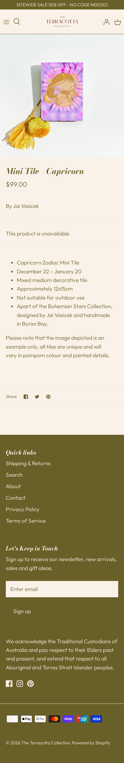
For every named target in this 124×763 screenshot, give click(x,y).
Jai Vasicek (26, 205)
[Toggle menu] (6, 22)
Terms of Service (26, 520)
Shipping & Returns (28, 463)
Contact (15, 497)
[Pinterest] (30, 683)
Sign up (22, 611)
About (13, 486)
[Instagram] (19, 683)
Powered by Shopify (91, 742)
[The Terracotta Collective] (62, 21)
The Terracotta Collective (45, 742)
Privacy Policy (23, 509)
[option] (62, 96)
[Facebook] (9, 683)
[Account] (105, 22)
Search (14, 474)
